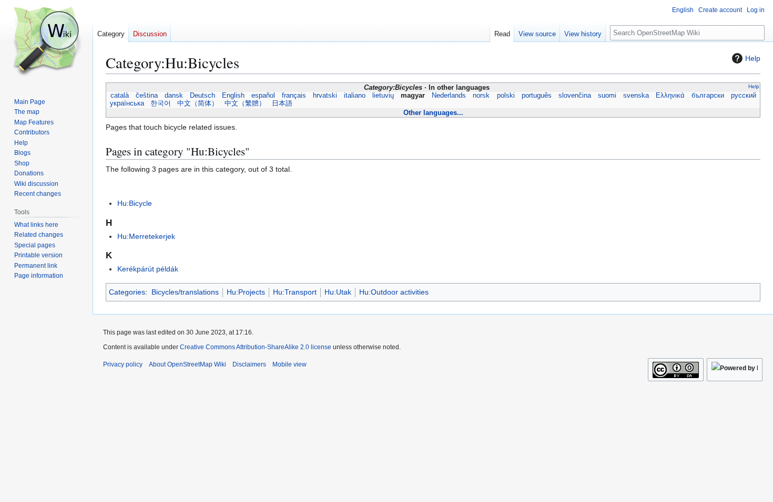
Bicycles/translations (185, 292)
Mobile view (289, 364)
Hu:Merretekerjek (146, 236)
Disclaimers (249, 364)
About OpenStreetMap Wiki (187, 364)
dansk (173, 95)
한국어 (160, 103)
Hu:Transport (295, 292)
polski (505, 95)
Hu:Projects (246, 292)
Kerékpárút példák (147, 269)
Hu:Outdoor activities (394, 292)
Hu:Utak (337, 292)
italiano (355, 95)
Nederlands (449, 95)
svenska (636, 95)
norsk (481, 95)
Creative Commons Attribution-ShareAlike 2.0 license (255, 347)
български (708, 95)
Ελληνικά (670, 95)
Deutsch (202, 95)
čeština (146, 95)
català (119, 95)
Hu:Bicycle (134, 203)
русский (743, 95)
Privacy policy (123, 364)
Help (752, 58)
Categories (127, 292)
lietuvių (383, 95)
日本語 (282, 103)
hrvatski (325, 95)
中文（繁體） (245, 103)
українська (127, 103)
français (294, 95)
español (263, 95)
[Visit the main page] (46, 42)
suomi (606, 95)
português (536, 95)
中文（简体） (197, 103)
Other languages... (433, 113)
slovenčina (574, 95)
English (233, 95)
